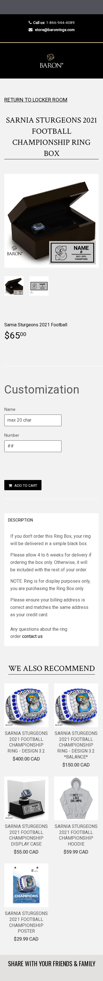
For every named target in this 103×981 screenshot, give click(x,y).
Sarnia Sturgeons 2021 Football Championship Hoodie (76, 835)
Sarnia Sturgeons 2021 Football (35, 324)
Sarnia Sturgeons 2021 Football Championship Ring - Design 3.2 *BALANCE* (76, 745)
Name (9, 409)
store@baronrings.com (55, 29)
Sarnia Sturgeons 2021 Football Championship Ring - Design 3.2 (26, 742)
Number (11, 435)
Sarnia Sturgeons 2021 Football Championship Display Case (26, 835)
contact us (32, 636)
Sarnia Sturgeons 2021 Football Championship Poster (26, 922)
